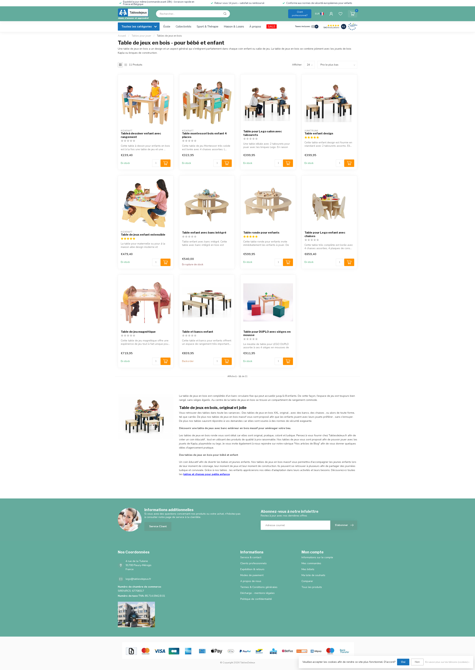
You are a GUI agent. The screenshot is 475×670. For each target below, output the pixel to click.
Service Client (158, 526)
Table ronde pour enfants (261, 232)
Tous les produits (312, 587)
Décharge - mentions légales (257, 593)
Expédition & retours (252, 569)
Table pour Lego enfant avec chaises (324, 234)
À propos (255, 26)
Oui (403, 662)
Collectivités (183, 26)
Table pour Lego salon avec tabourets (262, 133)
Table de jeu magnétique (138, 331)
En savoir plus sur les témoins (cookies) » (447, 662)
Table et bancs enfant (197, 331)
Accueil (122, 36)
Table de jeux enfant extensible (143, 234)
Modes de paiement (251, 575)
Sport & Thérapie (207, 26)
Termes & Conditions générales (258, 587)
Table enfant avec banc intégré (204, 232)
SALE (271, 26)
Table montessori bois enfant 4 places (204, 135)
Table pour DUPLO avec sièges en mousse (267, 333)
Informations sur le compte (317, 557)
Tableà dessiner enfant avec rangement (141, 135)
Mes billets (308, 569)
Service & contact (250, 557)
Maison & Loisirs (234, 26)
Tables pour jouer (141, 36)
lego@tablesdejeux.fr (138, 579)
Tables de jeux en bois (169, 36)
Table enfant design (318, 133)
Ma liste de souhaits (313, 575)
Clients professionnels (253, 563)
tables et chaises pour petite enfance (206, 474)
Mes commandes (311, 563)
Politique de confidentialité (256, 599)
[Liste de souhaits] (340, 13)
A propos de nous (250, 581)
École (166, 26)
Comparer (307, 581)
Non (417, 662)
